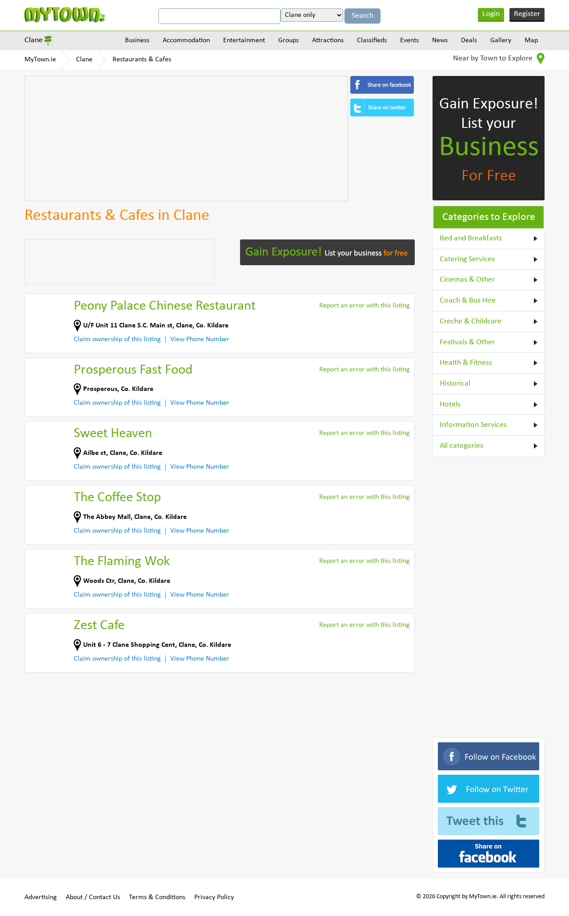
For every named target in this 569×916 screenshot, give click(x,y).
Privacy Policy (214, 897)
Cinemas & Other (467, 279)
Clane (33, 40)
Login (491, 14)
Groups (288, 40)
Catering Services (467, 259)
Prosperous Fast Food (133, 370)
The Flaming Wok (122, 562)
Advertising (40, 897)
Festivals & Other (467, 342)
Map (531, 40)
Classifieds (372, 40)
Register (527, 14)
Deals (469, 40)
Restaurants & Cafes (141, 59)
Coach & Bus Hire (468, 300)
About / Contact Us (93, 897)
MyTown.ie (40, 59)
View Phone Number (199, 339)
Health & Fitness (466, 362)
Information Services (473, 425)
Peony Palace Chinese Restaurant (165, 306)
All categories (461, 446)
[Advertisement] (186, 138)
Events (409, 40)
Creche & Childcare (470, 321)
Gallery (500, 40)
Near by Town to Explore (493, 58)
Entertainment (244, 40)
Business (137, 40)
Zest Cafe (99, 626)
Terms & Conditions (157, 897)
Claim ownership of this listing (117, 339)
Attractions (328, 40)
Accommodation (186, 40)
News (440, 40)
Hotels (450, 404)
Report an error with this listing (364, 305)
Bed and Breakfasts (471, 238)
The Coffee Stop (117, 498)
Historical (455, 383)
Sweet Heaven (113, 434)
